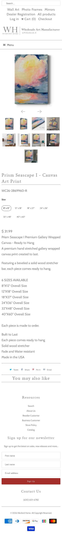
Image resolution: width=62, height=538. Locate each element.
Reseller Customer (31, 415)
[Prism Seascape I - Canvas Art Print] (31, 79)
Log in (14, 19)
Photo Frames (32, 9)
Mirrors (50, 9)
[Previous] (22, 111)
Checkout (45, 19)
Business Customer (31, 420)
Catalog (31, 429)
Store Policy (31, 425)
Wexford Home (24, 513)
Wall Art (13, 9)
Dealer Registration (21, 14)
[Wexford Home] (31, 32)
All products (46, 14)
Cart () (30, 19)
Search (31, 406)
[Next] (39, 111)
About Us (31, 410)
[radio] (6, 208)
